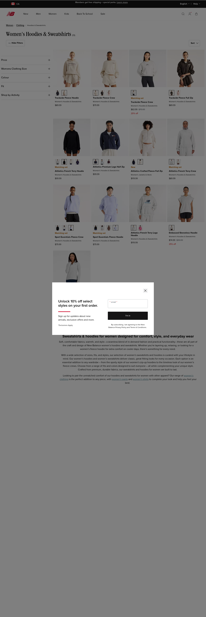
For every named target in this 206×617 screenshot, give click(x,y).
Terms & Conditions (138, 327)
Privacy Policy (120, 327)
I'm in (127, 315)
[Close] (145, 290)
